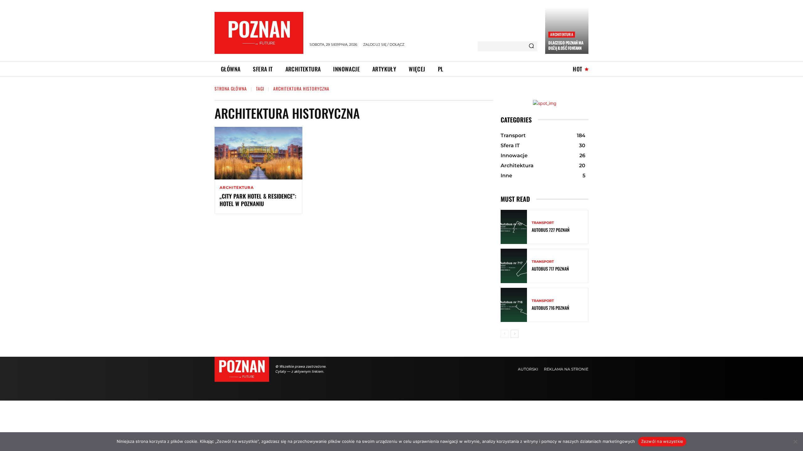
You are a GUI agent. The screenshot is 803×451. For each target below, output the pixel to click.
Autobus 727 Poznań (551, 229)
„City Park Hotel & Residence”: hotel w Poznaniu (258, 199)
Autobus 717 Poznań (550, 268)
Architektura (561, 34)
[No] (795, 441)
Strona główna (231, 88)
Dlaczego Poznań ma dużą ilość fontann (565, 45)
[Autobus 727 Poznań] (514, 227)
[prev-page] (504, 334)
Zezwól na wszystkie (662, 441)
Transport (543, 223)
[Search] (531, 46)
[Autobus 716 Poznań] (514, 305)
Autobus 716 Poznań (550, 307)
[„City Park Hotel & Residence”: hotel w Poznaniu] (258, 153)
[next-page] (514, 334)
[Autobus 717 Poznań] (514, 266)
